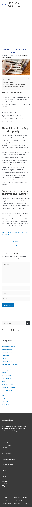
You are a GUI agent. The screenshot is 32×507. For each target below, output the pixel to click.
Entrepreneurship (7, 367)
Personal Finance (7, 390)
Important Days (6, 57)
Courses (4, 358)
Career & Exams (6, 445)
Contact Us (5, 476)
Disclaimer (26, 503)
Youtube (4, 479)
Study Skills (5, 401)
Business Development (8, 346)
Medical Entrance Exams (9, 387)
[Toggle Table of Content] (26, 79)
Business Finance (7, 349)
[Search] (28, 323)
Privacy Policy (17, 503)
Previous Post (16, 241)
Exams (4, 373)
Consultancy (5, 355)
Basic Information (8, 82)
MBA (3, 381)
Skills (3, 396)
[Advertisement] (16, 26)
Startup (4, 399)
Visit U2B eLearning (7, 464)
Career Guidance (7, 352)
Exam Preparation (7, 370)
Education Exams (7, 361)
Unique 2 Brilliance (13, 4)
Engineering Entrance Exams (10, 364)
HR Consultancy (6, 375)
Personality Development (9, 393)
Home (8, 501)
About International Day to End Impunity (14, 84)
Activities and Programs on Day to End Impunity (14, 87)
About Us (14, 501)
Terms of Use (7, 503)
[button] (23, 5)
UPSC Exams (5, 404)
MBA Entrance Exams (8, 384)
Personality (5, 447)
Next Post (16, 246)
